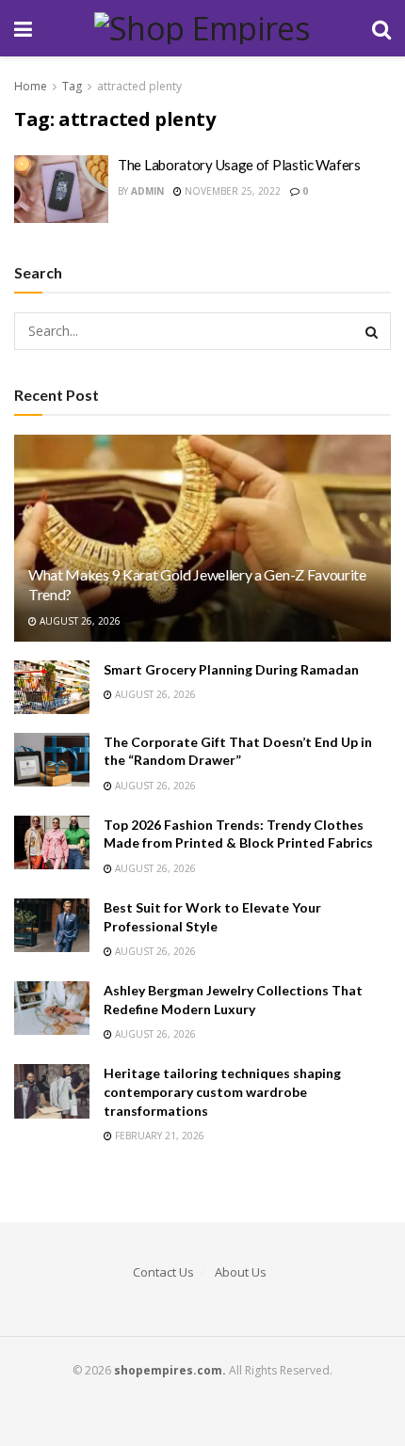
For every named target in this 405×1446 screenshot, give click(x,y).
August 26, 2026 (79, 621)
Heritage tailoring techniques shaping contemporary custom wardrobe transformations (222, 1091)
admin (147, 191)
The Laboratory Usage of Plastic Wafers (239, 164)
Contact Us (163, 1271)
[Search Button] (372, 331)
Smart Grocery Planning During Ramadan (231, 669)
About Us (241, 1271)
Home (30, 86)
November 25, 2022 (231, 191)
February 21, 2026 (158, 1135)
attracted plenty (139, 86)
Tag (72, 86)
